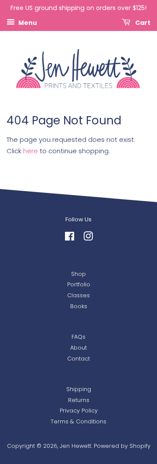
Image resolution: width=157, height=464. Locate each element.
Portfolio (78, 284)
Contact (78, 358)
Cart (142, 22)
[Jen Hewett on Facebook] (70, 238)
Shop (78, 274)
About (78, 347)
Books (78, 306)
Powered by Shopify (122, 446)
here (30, 150)
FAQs (78, 336)
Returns (78, 400)
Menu (27, 22)
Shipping (78, 389)
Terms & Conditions (78, 421)
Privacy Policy (79, 410)
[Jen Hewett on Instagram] (88, 238)
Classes (78, 295)
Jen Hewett (75, 446)
